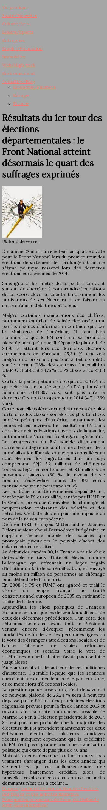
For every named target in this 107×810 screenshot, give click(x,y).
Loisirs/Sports (17, 32)
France (20, 103)
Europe (21, 95)
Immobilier (13, 56)
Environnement (18, 73)
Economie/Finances (34, 87)
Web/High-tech (18, 65)
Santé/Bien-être (19, 15)
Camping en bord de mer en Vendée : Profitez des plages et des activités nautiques (50, 791)
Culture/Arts (15, 23)
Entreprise (13, 40)
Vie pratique (15, 7)
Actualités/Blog (18, 81)
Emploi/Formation (22, 48)
